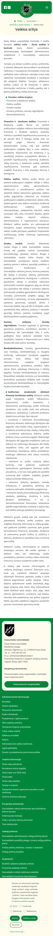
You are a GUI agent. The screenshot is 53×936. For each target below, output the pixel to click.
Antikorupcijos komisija (12, 816)
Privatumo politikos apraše (23, 901)
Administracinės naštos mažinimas (17, 744)
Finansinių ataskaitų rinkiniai (14, 868)
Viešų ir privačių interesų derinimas (17, 820)
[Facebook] (5, 7)
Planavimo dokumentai (12, 710)
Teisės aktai (7, 777)
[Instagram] (9, 7)
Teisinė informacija (11, 759)
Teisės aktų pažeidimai (12, 764)
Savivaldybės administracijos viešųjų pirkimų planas (25, 836)
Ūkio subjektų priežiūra (12, 723)
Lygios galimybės (9, 748)
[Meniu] (47, 7)
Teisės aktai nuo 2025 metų (14, 773)
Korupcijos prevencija (13, 803)
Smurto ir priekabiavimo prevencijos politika (21, 752)
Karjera (5, 740)
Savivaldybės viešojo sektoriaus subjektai (20, 872)
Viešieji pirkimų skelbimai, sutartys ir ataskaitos (22, 848)
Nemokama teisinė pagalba (14, 768)
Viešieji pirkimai (9, 831)
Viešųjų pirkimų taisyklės (13, 852)
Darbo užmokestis (10, 714)
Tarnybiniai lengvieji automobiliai (16, 727)
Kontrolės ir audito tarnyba (20, 25)
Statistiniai (17, 911)
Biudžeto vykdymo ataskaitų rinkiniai (18, 864)
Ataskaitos (7, 859)
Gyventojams (31, 21)
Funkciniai (27, 906)
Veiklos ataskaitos (10, 706)
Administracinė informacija (15, 697)
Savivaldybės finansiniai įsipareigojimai (19, 876)
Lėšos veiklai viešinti (11, 731)
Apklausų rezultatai (10, 735)
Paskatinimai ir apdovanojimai (15, 719)
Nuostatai (6, 702)
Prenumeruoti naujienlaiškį (26, 684)
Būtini (15, 906)
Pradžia (19, 21)
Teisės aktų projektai (11, 781)
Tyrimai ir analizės (10, 785)
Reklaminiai (31, 911)
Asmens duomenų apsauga (14, 797)
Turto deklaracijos (10, 824)
